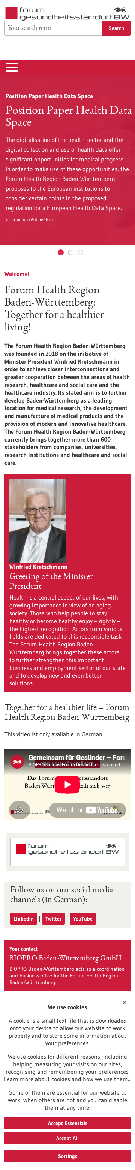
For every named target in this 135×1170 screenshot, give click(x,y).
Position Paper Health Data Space (61, 252)
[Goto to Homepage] (67, 14)
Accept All (67, 1138)
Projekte (80, 252)
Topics (71, 252)
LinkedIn (24, 918)
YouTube (83, 918)
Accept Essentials (67, 1123)
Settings (67, 1156)
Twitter (53, 918)
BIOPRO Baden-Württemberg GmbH (65, 959)
